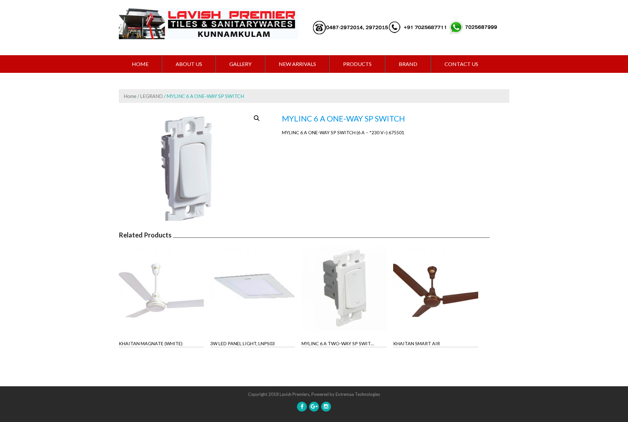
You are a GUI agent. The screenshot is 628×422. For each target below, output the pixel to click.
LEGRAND (151, 96)
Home (140, 64)
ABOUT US (189, 64)
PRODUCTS (357, 64)
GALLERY (240, 64)
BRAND (408, 64)
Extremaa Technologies (358, 394)
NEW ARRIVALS (297, 64)
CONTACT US (461, 64)
